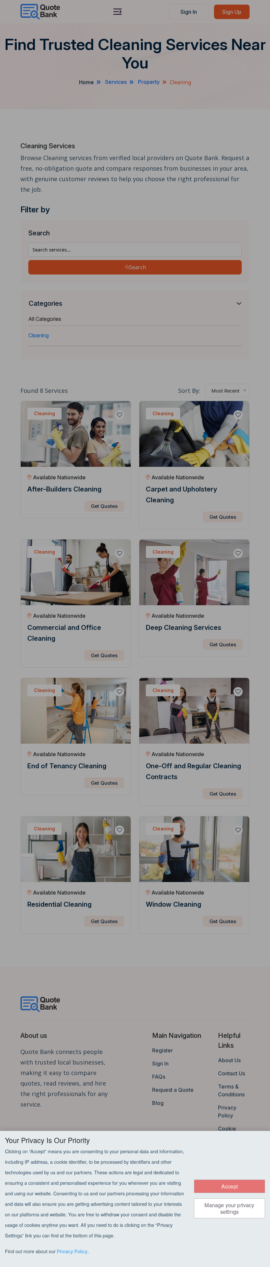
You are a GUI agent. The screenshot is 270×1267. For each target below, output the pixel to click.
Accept (229, 1186)
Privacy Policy (72, 1251)
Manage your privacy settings (229, 1208)
